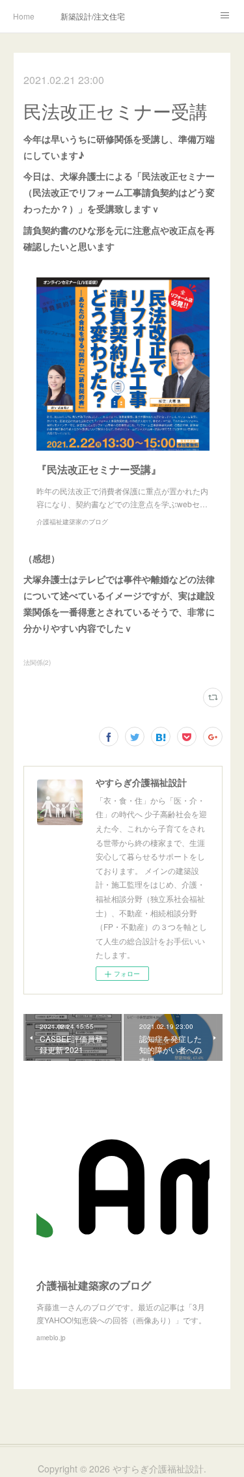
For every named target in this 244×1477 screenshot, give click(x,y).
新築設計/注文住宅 (93, 15)
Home (23, 15)
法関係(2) (37, 662)
